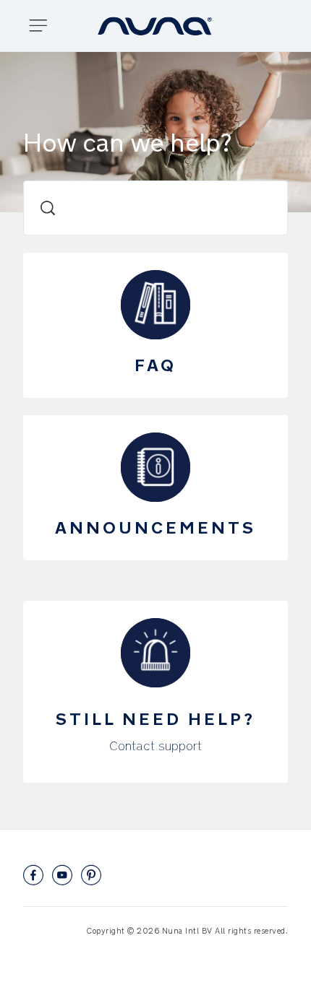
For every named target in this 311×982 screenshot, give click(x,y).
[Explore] (44, 25)
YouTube (62, 875)
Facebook (33, 875)
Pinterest (91, 875)
